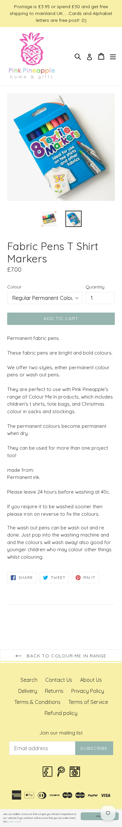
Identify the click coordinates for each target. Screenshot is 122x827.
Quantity (95, 287)
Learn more (14, 821)
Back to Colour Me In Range (65, 656)
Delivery (27, 691)
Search (28, 680)
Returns (54, 691)
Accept (99, 816)
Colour (14, 287)
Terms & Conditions (37, 702)
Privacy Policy (87, 691)
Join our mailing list (61, 733)
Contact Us (58, 680)
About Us (91, 680)
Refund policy (61, 713)
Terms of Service (88, 702)
